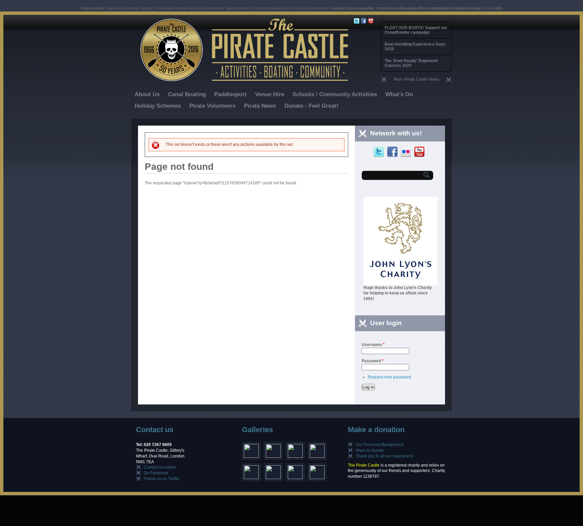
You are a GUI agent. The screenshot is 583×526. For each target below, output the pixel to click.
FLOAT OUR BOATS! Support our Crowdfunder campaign (416, 30)
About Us (147, 94)
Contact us (154, 429)
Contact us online (160, 467)
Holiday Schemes (158, 106)
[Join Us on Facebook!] (364, 21)
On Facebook (156, 473)
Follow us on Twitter (162, 478)
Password (373, 361)
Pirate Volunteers (212, 106)
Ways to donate (370, 450)
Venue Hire (269, 94)
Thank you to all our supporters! (384, 456)
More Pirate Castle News (416, 79)
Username (373, 344)
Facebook (393, 152)
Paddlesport (230, 94)
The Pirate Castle (364, 465)
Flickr (406, 152)
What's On (399, 94)
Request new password (389, 377)
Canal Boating (187, 94)
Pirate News (260, 106)
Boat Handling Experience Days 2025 (415, 46)
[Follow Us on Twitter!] (357, 21)
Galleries (257, 429)
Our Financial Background (380, 444)
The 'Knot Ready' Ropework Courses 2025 (411, 63)
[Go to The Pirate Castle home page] (240, 81)
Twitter (379, 152)
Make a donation (376, 429)
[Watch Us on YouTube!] (371, 21)
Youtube (420, 152)
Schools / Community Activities (335, 94)
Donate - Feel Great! (311, 106)
